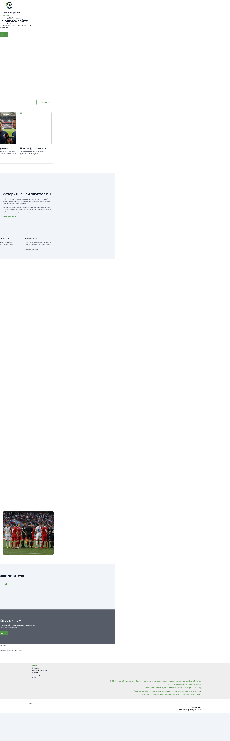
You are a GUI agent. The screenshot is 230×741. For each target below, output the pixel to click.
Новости (35, 668)
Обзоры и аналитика (39, 670)
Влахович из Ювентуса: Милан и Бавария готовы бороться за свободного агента (171, 694)
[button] (45, 102)
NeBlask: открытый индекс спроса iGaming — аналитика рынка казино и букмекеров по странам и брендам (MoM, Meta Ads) (155, 681)
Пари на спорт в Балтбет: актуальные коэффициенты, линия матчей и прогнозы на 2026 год (167, 691)
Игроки (35, 673)
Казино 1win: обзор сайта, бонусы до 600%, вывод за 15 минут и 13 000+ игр (173, 688)
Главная (35, 666)
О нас (34, 677)
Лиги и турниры (38, 675)
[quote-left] (5, 584)
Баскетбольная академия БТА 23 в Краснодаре (184, 684)
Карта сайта (196, 707)
